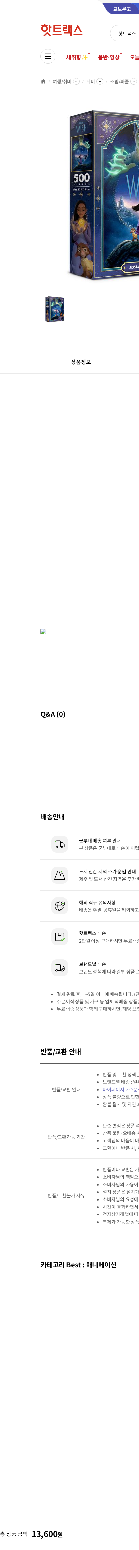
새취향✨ (77, 57)
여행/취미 (62, 81)
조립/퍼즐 (119, 81)
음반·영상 (108, 57)
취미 (90, 81)
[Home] (43, 81)
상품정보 (81, 362)
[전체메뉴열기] (47, 56)
